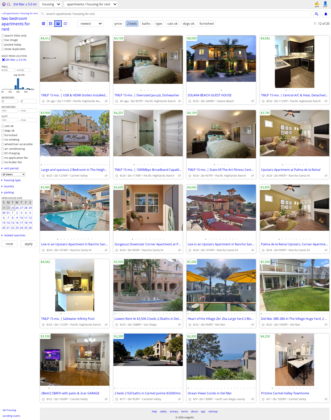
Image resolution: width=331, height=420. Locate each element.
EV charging (12, 153)
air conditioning (15, 149)
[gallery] (58, 23)
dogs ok (9, 130)
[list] (43, 23)
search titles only (15, 35)
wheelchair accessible (19, 144)
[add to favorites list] (43, 101)
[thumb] (50, 23)
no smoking (12, 139)
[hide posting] (106, 101)
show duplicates (15, 49)
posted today (13, 44)
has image (11, 40)
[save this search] (325, 14)
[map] (65, 23)
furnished (11, 135)
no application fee (16, 158)
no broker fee (13, 162)
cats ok (9, 126)
